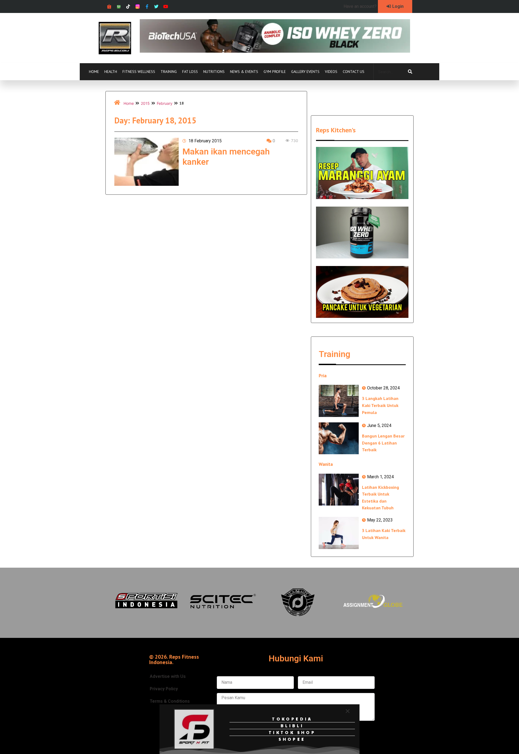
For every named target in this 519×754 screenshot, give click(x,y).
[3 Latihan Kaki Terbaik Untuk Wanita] (339, 533)
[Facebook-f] (147, 7)
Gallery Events (305, 71)
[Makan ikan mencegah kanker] (146, 162)
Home (94, 71)
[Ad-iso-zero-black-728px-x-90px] (275, 51)
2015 (145, 103)
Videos (331, 71)
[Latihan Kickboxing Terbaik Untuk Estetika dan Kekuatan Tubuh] (339, 490)
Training (169, 71)
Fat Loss (190, 71)
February (164, 103)
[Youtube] (166, 7)
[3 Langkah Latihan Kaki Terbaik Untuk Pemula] (339, 401)
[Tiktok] (128, 7)
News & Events (244, 71)
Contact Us (353, 71)
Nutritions (214, 71)
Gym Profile (275, 71)
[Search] (410, 72)
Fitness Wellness (138, 71)
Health (110, 71)
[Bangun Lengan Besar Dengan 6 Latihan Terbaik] (339, 438)
